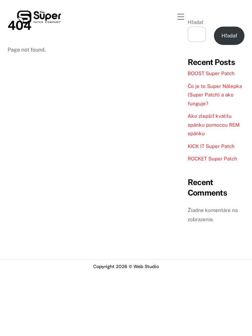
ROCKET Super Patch (212, 158)
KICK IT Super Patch (211, 146)
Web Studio (146, 266)
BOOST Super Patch (211, 73)
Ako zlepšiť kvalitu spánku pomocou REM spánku (214, 124)
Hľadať (229, 35)
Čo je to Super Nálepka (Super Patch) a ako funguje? (215, 94)
